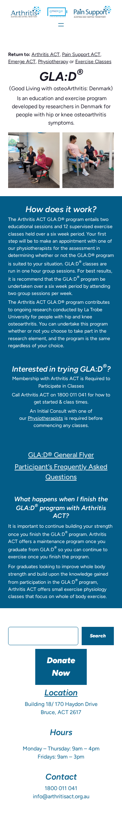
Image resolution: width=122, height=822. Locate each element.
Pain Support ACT (81, 54)
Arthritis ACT (46, 54)
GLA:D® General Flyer (61, 455)
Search (98, 636)
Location (61, 692)
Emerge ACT (22, 61)
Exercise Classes (93, 61)
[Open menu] (61, 25)
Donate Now (61, 666)
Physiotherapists (45, 418)
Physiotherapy (53, 61)
